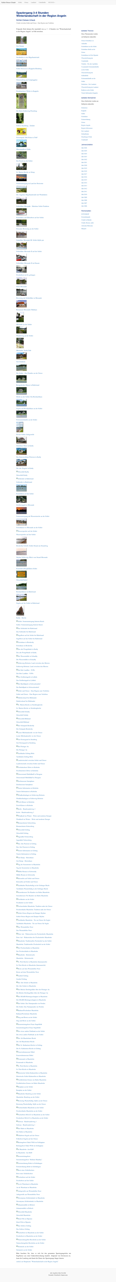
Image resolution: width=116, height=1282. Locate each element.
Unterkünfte (42, 2)
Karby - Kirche (21, 618)
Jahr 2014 (84, 183)
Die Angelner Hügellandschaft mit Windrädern (31, 195)
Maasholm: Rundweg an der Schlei (27, 1097)
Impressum (64, 1275)
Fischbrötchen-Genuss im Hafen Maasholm (30, 1083)
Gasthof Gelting (21, 979)
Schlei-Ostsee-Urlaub (8, 2)
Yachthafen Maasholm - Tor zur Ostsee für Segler (32, 923)
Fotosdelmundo (85, 217)
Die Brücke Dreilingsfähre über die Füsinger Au (32, 993)
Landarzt (33, 2)
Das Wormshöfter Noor (24, 930)
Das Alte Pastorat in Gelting (25, 847)
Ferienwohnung (85, 119)
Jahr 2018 (84, 171)
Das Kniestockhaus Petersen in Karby (28, 457)
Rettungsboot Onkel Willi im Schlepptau (29, 1146)
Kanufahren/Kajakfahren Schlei (26, 568)
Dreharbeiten (85, 134)
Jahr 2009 (84, 197)
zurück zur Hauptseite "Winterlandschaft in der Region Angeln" (37, 1261)
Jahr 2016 (84, 177)
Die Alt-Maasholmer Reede (25, 1041)
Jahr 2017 (84, 174)
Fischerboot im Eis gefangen (25, 275)
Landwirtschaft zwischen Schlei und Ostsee (30, 763)
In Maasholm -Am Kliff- (24, 1153)
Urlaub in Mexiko (86, 220)
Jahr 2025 (84, 151)
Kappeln (83, 111)
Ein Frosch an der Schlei (24, 161)
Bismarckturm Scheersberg (25, 826)
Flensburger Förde (86, 137)
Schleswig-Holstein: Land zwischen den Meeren (32, 666)
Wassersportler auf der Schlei (26, 534)
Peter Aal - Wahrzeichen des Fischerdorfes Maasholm (34, 937)
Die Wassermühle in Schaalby (26, 659)
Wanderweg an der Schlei (24, 336)
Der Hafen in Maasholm (24, 1132)
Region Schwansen (86, 128)
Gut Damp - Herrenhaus (24, 861)
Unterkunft (84, 140)
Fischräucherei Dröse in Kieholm (27, 770)
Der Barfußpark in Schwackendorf (27, 687)
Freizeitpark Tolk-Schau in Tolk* (27, 137)
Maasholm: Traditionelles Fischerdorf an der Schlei (33, 944)
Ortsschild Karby (21, 475)
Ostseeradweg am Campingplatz (26, 80)
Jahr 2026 (84, 148)
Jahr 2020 (84, 165)
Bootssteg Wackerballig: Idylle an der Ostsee (31, 1104)
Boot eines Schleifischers (24, 1173)
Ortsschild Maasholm (23, 1215)
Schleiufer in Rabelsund (24, 482)
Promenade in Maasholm (24, 1062)
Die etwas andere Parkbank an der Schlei (29, 1034)
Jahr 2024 (84, 154)
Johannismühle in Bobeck (24, 1208)
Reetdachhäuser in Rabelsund (26, 592)
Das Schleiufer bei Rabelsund (26, 632)
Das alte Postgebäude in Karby (26, 652)
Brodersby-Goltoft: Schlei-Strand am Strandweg (32, 546)
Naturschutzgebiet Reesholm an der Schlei (30, 1243)
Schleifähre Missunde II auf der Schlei (29, 251)
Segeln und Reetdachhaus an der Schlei (29, 408)
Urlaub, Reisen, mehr (87, 223)
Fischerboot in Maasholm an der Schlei (29, 1236)
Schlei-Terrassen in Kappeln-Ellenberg (29, 68)
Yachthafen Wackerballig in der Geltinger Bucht (32, 889)
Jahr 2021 (84, 162)
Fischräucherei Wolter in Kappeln (27, 91)
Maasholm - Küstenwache (24, 958)
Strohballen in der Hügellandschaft (27, 57)
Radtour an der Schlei (87, 90)
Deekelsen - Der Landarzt (88, 84)
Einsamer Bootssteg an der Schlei (27, 229)
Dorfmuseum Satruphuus (24, 784)
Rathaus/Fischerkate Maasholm (26, 1014)
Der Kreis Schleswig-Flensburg (26, 111)
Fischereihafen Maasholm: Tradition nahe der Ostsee (33, 909)
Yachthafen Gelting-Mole (24, 757)
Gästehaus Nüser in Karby (25, 446)
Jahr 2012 (84, 188)
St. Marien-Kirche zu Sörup (25, 172)
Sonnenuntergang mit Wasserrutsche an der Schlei (32, 516)
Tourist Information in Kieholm (26, 791)
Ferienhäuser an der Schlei (89, 46)
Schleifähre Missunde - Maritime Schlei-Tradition (32, 206)
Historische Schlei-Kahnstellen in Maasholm (31, 1076)
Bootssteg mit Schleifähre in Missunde (29, 298)
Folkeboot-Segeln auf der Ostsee (27, 1139)
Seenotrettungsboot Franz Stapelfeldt (28, 1028)
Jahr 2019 (84, 168)
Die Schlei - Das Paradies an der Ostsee (29, 373)
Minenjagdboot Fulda (23, 149)
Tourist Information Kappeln (89, 93)
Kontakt (51, 1275)
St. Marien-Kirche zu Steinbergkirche (28, 708)
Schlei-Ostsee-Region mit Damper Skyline (30, 916)
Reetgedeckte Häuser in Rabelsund (27, 385)
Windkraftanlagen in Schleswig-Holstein (29, 798)
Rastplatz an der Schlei (23, 1090)
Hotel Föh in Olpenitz (23, 1222)
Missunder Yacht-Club (23, 350)
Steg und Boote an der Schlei (26, 1021)
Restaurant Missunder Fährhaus (26, 310)
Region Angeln (85, 125)
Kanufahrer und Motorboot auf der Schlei (30, 217)
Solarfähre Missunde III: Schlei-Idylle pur (30, 240)
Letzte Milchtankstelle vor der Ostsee (28, 736)
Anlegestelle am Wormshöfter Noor (28, 1194)
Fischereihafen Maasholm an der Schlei (29, 1111)
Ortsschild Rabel (21, 580)
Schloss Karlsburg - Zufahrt (25, 125)
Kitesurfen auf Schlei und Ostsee (27, 882)
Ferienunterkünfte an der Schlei (26, 420)
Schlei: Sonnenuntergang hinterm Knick (29, 625)
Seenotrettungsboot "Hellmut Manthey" (29, 1159)
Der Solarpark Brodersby (24, 729)
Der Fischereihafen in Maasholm (27, 951)
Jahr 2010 (84, 194)
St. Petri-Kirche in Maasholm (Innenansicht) (31, 965)
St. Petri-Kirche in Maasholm (26, 1069)
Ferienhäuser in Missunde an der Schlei (29, 527)
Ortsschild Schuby (22, 715)
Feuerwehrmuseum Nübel (24, 1055)
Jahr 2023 (84, 156)
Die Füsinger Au (21, 750)
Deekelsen (84, 108)
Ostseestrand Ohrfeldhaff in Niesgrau (28, 777)
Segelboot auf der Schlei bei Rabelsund (29, 638)
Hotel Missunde (21, 286)
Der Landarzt (85, 131)
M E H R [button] (51, 2)
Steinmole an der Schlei (24, 1250)
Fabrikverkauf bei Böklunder (25, 701)
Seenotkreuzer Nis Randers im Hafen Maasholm (32, 895)
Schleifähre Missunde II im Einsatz (28, 263)
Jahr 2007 (84, 203)
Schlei (20, 2)
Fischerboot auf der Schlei (25, 1180)
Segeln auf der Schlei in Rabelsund (27, 603)
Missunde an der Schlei (24, 324)
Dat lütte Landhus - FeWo (24, 673)
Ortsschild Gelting (22, 833)
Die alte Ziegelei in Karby (24, 468)
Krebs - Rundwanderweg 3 (25, 812)
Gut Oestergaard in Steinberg (26, 743)
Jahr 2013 (84, 186)
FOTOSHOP (85, 214)
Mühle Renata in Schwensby (25, 875)
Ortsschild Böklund (22, 722)
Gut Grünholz (20, 362)
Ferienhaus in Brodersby (24, 645)
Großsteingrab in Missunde (25, 505)
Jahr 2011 (84, 191)
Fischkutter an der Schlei (24, 902)
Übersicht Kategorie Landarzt (89, 87)
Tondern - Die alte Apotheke (89, 64)
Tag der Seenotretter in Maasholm (27, 868)
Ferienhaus (84, 116)
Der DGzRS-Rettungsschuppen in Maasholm (31, 1000)
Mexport (83, 229)
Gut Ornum (20, 46)
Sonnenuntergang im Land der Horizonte (29, 183)
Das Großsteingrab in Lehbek (26, 680)
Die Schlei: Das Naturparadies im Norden (30, 1007)
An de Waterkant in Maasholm (26, 1187)
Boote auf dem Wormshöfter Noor (27, 972)
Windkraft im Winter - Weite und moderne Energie (33, 819)
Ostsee (26, 2)
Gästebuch (57, 1275)
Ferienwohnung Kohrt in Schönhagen (28, 1166)
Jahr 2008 (84, 200)
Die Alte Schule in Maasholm (26, 986)
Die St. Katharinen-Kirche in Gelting (28, 1048)
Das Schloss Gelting (23, 1229)
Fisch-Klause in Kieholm (24, 805)
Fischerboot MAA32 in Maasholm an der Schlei (32, 1118)
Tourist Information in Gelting (26, 854)
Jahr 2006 (84, 206)
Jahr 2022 (84, 159)
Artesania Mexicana (87, 226)
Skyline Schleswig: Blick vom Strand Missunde (32, 557)
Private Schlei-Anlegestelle (25, 434)
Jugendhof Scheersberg (24, 840)
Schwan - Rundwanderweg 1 (25, 1125)
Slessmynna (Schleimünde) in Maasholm (29, 1201)
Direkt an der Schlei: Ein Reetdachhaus (29, 397)
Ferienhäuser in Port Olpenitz (89, 55)
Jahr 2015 (84, 180)
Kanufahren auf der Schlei (25, 494)
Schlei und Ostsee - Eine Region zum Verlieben (32, 694)
